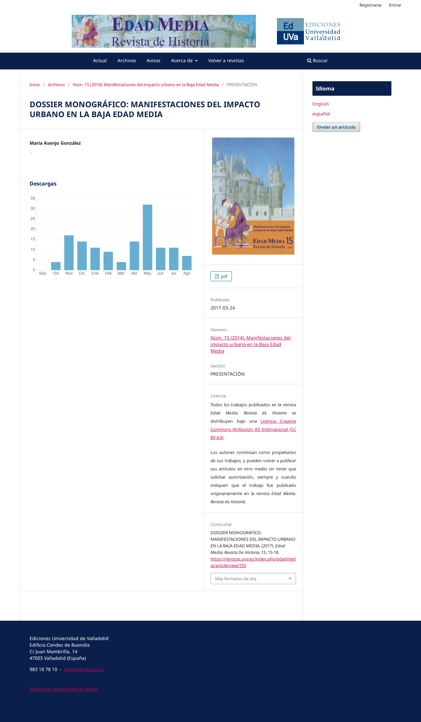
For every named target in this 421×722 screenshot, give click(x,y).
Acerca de (182, 60)
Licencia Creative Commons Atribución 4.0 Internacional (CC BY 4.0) (253, 429)
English (320, 104)
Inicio (35, 84)
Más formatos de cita (235, 579)
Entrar (395, 5)
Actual (100, 60)
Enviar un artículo (336, 127)
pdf (223, 276)
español (321, 114)
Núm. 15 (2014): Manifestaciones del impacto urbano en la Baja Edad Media (146, 84)
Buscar (319, 60)
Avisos (154, 60)
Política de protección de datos (63, 689)
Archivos (126, 60)
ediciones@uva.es (84, 669)
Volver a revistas (226, 60)
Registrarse (370, 5)
